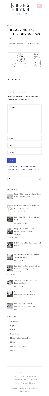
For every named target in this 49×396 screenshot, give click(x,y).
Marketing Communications (20, 338)
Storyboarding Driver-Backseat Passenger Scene (25, 281)
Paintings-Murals (31, 376)
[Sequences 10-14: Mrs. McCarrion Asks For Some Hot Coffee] (10, 208)
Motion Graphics (20, 376)
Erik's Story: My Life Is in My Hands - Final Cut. (27, 218)
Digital (12, 326)
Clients (24, 379)
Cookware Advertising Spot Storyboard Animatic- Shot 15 (24, 293)
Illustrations (14, 334)
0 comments (29, 43)
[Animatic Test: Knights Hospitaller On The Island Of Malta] (10, 257)
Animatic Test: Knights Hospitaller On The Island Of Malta (27, 256)
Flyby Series (14, 330)
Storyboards (14, 350)
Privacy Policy (20, 383)
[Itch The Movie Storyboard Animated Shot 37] (10, 245)
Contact (32, 383)
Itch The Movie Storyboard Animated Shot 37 (27, 244)
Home (14, 373)
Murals (12, 342)
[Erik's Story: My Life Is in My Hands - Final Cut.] (10, 219)
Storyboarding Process (18, 346)
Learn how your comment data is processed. (24, 169)
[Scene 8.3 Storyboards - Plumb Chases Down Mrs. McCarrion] (10, 196)
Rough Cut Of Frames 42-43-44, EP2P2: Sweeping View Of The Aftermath (25, 231)
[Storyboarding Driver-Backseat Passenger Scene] (10, 282)
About (27, 383)
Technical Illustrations (31, 373)
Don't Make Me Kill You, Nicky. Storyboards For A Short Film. (25, 305)
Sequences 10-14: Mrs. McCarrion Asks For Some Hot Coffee (27, 207)
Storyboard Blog (31, 379)
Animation (14, 322)
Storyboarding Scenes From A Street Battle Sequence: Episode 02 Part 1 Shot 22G (27, 268)
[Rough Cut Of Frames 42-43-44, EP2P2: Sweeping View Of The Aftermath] (10, 231)
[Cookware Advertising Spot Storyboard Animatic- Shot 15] (10, 294)
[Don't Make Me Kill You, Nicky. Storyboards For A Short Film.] (10, 306)
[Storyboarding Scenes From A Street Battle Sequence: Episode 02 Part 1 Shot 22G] (10, 268)
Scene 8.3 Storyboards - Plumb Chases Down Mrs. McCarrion (27, 195)
